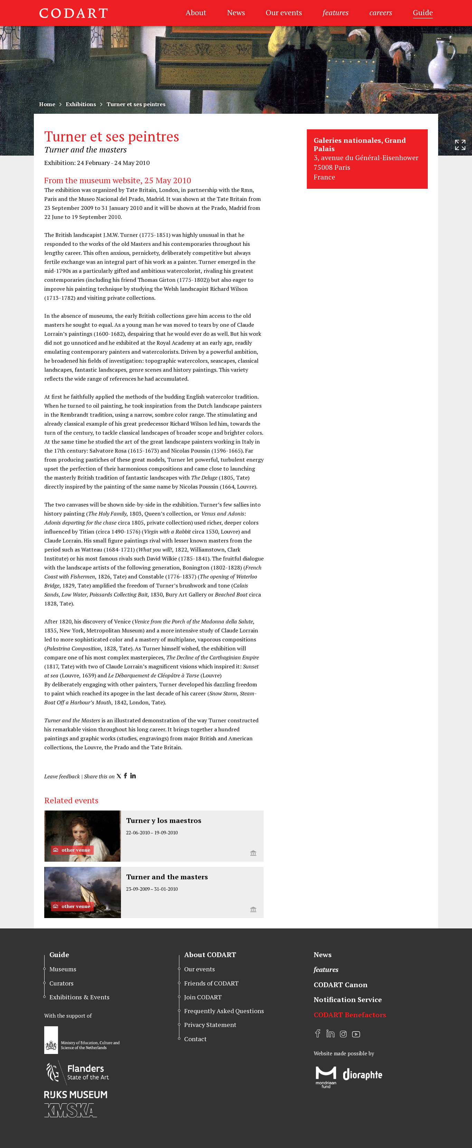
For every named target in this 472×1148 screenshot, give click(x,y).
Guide (423, 12)
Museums (62, 969)
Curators (61, 983)
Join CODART (203, 997)
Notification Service (348, 999)
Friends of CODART (211, 983)
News (236, 12)
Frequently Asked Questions (224, 1011)
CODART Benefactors (350, 1014)
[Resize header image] (460, 144)
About (196, 12)
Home (47, 104)
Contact (195, 1039)
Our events (284, 12)
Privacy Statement (210, 1024)
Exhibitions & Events (79, 997)
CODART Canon (341, 984)
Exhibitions (81, 104)
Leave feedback (62, 776)
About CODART (210, 954)
